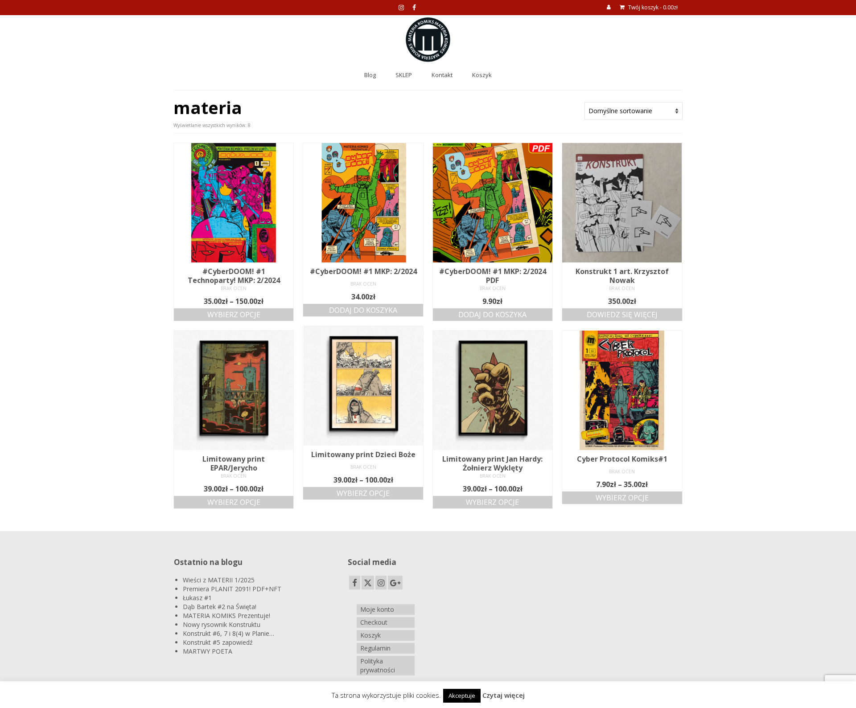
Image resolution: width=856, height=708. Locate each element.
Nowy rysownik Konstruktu (221, 624)
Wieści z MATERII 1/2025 (219, 580)
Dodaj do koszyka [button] (363, 310)
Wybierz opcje (233, 314)
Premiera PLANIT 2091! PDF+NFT (232, 589)
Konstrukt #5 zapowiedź (218, 642)
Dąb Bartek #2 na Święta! (219, 606)
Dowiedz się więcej (622, 314)
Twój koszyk (652, 7)
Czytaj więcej (503, 695)
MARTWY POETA (207, 651)
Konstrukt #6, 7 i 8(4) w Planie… (228, 633)
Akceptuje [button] (462, 696)
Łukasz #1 (197, 597)
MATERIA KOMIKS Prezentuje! (226, 615)
